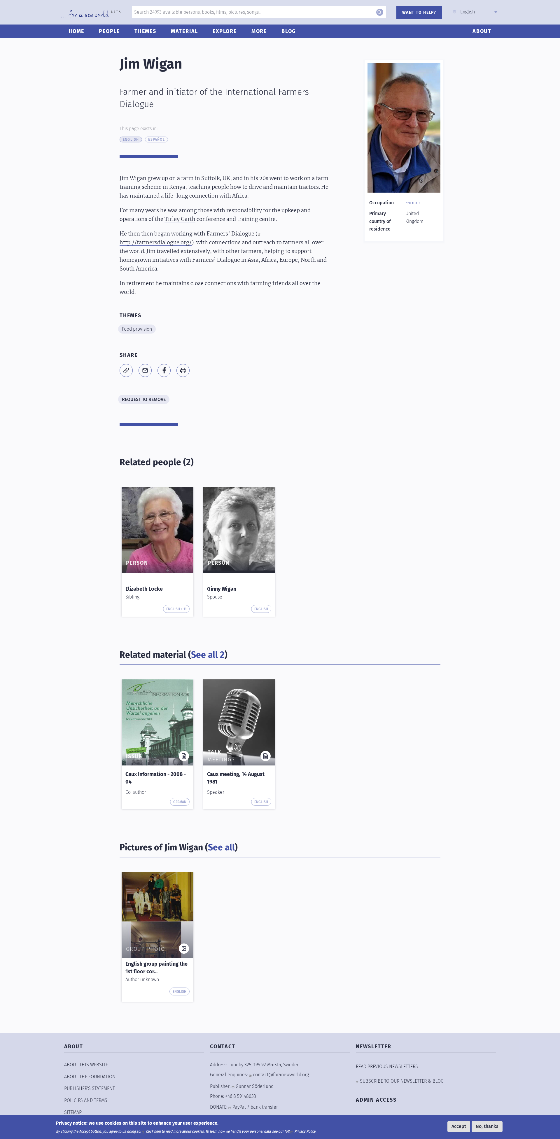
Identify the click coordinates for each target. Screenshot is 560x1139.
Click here (153, 1131)
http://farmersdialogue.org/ (156, 242)
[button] (126, 370)
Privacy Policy (305, 1131)
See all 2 (208, 655)
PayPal (239, 1107)
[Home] (90, 14)
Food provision (137, 329)
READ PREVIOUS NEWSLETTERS (387, 1066)
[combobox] (478, 12)
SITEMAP (73, 1112)
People (109, 31)
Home (76, 31)
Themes (145, 31)
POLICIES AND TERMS (85, 1100)
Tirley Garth (179, 219)
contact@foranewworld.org (281, 1074)
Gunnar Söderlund (255, 1086)
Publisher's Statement (89, 1088)
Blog (288, 31)
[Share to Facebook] (164, 370)
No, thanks (487, 1126)
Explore (225, 31)
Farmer (412, 202)
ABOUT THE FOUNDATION (90, 1076)
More (259, 31)
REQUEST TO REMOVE (144, 399)
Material (184, 31)
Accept (459, 1126)
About (482, 31)
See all (221, 847)
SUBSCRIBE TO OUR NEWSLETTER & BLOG (402, 1081)
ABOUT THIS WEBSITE (86, 1065)
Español (156, 139)
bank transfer (264, 1107)
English (131, 139)
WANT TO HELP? (419, 12)
